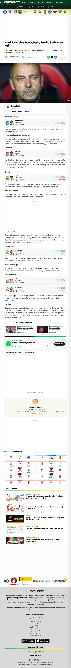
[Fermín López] (11, 252)
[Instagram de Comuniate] (41, 660)
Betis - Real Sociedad (36, 620)
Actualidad (14, 352)
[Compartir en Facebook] (55, 57)
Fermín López (18, 250)
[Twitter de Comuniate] (35, 660)
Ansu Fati (17, 151)
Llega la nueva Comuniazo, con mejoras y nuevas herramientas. (42, 540)
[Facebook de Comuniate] (33, 660)
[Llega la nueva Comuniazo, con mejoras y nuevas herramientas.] (15, 540)
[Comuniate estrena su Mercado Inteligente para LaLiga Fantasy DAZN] (15, 508)
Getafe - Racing (35, 630)
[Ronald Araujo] (11, 122)
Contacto (50, 662)
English (44, 662)
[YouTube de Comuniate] (38, 660)
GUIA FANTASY (30, 352)
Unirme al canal (59, 343)
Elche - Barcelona (35, 632)
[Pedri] (11, 178)
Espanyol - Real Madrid (35, 626)
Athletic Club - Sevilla (35, 622)
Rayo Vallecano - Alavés (35, 618)
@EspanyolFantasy (40, 409)
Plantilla (20, 111)
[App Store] (43, 641)
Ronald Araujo (19, 120)
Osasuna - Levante (35, 634)
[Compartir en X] (52, 57)
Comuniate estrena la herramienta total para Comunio (44, 528)
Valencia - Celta (35, 624)
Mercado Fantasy (13, 608)
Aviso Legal (21, 662)
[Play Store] (28, 641)
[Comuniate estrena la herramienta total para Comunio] (15, 529)
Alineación (27, 111)
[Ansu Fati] (11, 153)
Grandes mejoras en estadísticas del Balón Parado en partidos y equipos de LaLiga (44, 497)
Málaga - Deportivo (35, 636)
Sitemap (38, 662)
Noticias (14, 111)
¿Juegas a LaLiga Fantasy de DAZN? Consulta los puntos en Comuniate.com (45, 519)
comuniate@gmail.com (35, 651)
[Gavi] (11, 280)
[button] (62, 57)
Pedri (16, 176)
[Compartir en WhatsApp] (48, 57)
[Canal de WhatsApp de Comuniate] (30, 660)
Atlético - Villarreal (35, 628)
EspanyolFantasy (17, 56)
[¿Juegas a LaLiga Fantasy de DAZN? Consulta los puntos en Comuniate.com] (15, 519)
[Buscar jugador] (67, 2)
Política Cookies (30, 662)
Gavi (16, 278)
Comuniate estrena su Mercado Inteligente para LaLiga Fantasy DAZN (44, 508)
